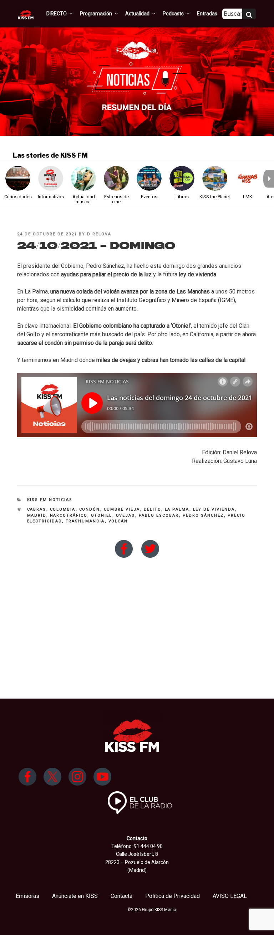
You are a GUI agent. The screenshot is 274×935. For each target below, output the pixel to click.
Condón (89, 509)
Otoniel (101, 515)
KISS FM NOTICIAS (50, 499)
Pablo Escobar (159, 515)
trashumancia (85, 521)
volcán (118, 521)
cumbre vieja (122, 509)
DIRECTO (56, 13)
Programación (96, 13)
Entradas (207, 13)
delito (152, 509)
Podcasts (173, 13)
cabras (36, 509)
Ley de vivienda (214, 509)
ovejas (125, 515)
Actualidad (137, 13)
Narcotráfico (68, 515)
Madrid (36, 515)
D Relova (99, 234)
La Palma (177, 509)
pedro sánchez (203, 515)
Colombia (63, 509)
